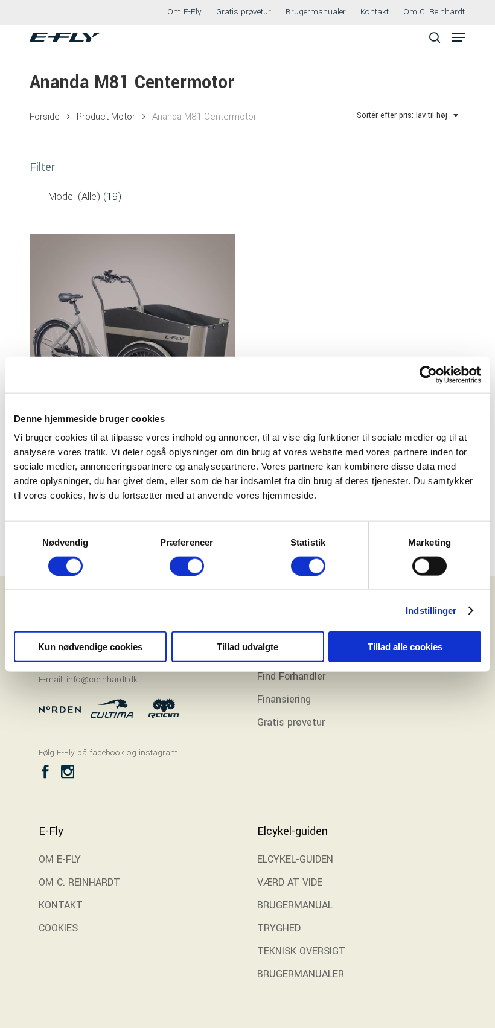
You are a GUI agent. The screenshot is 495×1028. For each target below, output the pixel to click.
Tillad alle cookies (405, 647)
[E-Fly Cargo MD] (132, 337)
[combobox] (408, 115)
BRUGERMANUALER (300, 974)
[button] (458, 37)
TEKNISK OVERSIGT (301, 951)
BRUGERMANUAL (295, 905)
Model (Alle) (85, 196)
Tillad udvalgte (247, 647)
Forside (45, 116)
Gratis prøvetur (291, 722)
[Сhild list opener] (130, 197)
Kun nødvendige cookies (90, 647)
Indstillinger (431, 610)
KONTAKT (61, 905)
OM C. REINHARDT (79, 882)
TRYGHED (279, 928)
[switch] (187, 565)
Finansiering (284, 699)
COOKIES (58, 928)
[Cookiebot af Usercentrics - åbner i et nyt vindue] (428, 374)
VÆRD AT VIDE (289, 882)
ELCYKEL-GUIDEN (295, 859)
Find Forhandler (291, 676)
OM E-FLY (60, 859)
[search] (434, 37)
